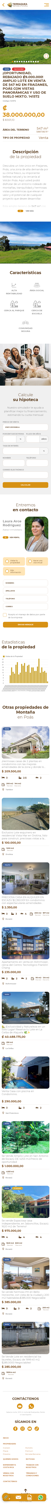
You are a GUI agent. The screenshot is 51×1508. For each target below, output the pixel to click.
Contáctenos (10, 1481)
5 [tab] (22, 61)
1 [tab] (12, 61)
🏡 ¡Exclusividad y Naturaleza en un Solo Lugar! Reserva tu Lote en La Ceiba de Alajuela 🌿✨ (23, 1029)
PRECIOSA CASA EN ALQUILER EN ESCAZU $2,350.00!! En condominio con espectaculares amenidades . (23, 900)
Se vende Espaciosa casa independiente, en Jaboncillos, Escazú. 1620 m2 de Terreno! (25, 1223)
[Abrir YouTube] (29, 1428)
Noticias (30, 1459)
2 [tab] (15, 61)
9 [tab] (31, 61)
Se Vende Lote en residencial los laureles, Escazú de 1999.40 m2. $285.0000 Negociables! (21, 1359)
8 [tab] (29, 61)
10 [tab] (33, 61)
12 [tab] (38, 61)
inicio (6, 1438)
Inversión (6, 1448)
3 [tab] (17, 61)
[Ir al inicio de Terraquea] (17, 4)
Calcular (25, 485)
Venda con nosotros (8, 1474)
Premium (29, 1451)
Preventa (6, 1454)
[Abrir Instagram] (22, 1428)
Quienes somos (10, 1459)
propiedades (9, 1444)
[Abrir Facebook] (15, 1428)
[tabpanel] (25, 37)
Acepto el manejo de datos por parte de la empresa (26, 616)
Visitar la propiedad (15, 562)
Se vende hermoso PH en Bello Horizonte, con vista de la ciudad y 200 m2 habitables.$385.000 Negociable (25, 1295)
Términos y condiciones (32, 1474)
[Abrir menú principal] (46, 4)
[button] (46, 56)
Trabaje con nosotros (32, 1466)
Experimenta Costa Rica (9, 1466)
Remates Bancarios (32, 1454)
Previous (4, 742)
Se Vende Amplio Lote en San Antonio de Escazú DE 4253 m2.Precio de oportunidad (25, 1159)
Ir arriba (25, 1493)
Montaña (29, 1448)
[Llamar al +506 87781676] (37, 1406)
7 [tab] (26, 61)
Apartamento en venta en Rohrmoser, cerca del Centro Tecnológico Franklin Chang (25, 965)
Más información (15, 571)
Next (47, 742)
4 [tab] (19, 61)
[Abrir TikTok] (37, 1428)
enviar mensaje (25, 625)
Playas (5, 1451)
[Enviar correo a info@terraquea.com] (13, 1406)
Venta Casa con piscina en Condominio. (18, 1093)
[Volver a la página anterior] (3, 5)
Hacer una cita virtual (37, 562)
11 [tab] (35, 61)
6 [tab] (24, 61)
